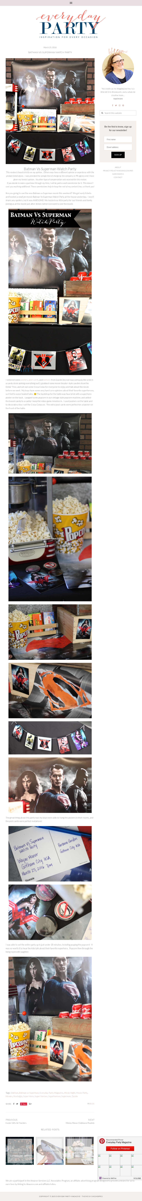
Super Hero (28, 1096)
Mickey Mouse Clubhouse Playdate (80, 1123)
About (118, 167)
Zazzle (75, 1096)
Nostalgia (17, 1096)
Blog (92, 1104)
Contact (118, 177)
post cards (34, 380)
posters (24, 380)
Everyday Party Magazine (51, 1093)
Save (24, 1104)
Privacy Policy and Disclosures (118, 171)
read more (118, 98)
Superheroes (54, 1096)
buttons (47, 380)
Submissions (118, 174)
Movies (9, 1096)
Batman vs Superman (29, 1093)
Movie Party (82, 1093)
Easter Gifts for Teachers (16, 1123)
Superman (66, 1096)
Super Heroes (41, 1096)
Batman (14, 1093)
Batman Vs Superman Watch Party (50, 52)
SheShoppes (97, 1196)
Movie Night (69, 1093)
